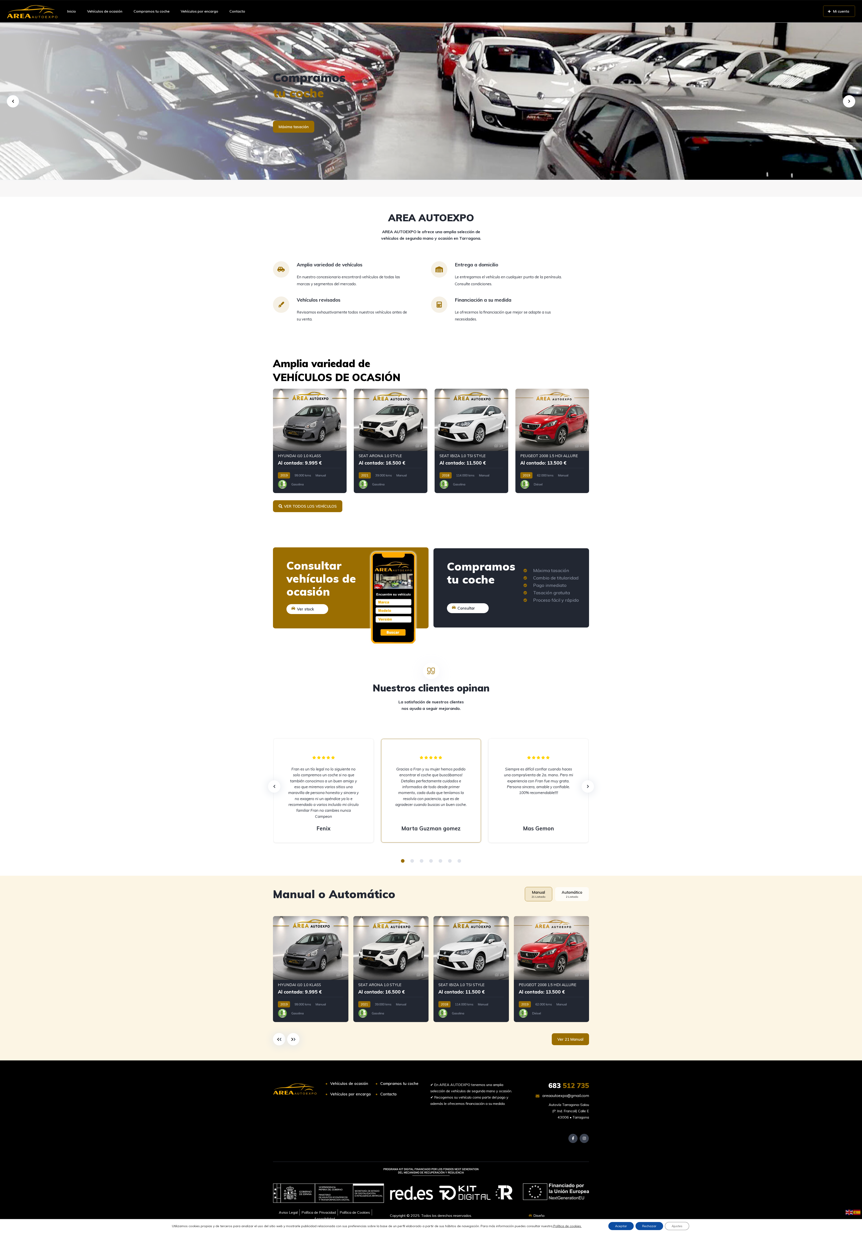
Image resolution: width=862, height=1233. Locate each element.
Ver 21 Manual (570, 1039)
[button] (403, 861)
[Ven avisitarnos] (431, 101)
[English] (849, 1212)
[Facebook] (573, 1138)
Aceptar (621, 1226)
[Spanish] (857, 1212)
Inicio (71, 11)
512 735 (568, 1085)
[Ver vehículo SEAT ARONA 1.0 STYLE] (390, 441)
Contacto (237, 11)
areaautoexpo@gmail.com (565, 1095)
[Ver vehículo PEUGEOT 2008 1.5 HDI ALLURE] (552, 441)
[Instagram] (584, 1138)
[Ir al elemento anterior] (279, 1039)
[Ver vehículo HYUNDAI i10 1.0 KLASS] (310, 441)
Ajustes (677, 1226)
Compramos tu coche (151, 11)
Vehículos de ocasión (104, 11)
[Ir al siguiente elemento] (293, 1039)
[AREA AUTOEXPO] (32, 11)
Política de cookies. (567, 1226)
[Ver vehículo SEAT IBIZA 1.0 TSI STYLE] (471, 441)
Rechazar (649, 1226)
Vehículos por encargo (199, 11)
